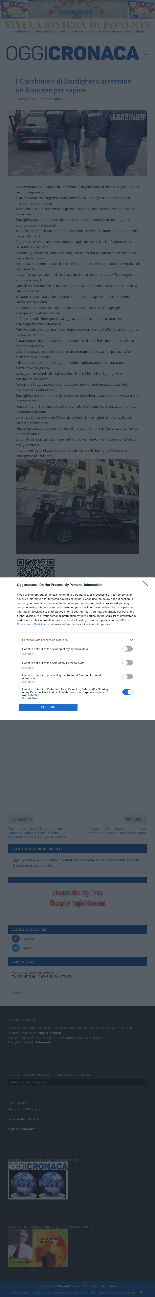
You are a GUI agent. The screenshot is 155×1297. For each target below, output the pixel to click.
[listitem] (77, 640)
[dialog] (77, 648)
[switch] (127, 649)
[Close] (147, 585)
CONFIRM (48, 707)
